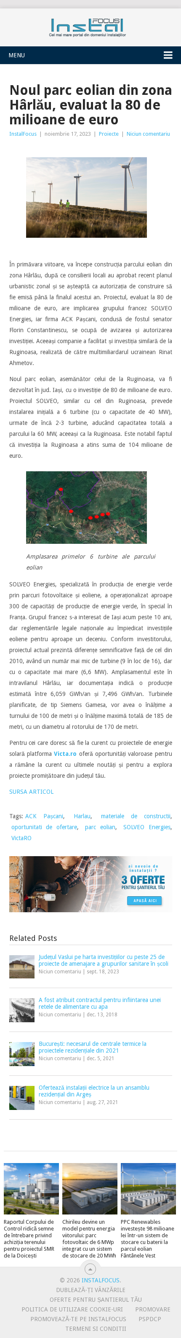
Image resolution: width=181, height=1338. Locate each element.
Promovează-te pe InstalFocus (78, 1319)
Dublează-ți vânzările (90, 1290)
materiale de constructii (135, 816)
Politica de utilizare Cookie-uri (72, 1309)
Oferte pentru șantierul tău (96, 1299)
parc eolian (100, 827)
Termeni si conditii (95, 1328)
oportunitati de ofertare (44, 827)
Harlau (82, 816)
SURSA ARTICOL (31, 791)
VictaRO (21, 838)
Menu (16, 55)
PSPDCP (149, 1319)
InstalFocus (90, 26)
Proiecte (109, 134)
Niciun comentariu (148, 134)
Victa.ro (65, 753)
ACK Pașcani (44, 816)
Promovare (152, 1309)
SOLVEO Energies (146, 827)
